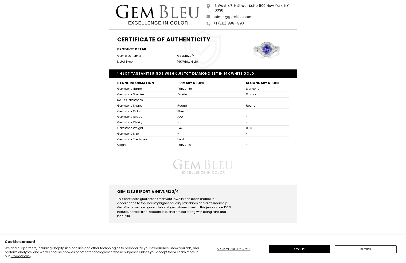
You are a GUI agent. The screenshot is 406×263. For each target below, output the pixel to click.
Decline (366, 249)
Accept (300, 249)
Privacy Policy (21, 256)
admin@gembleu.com (233, 16)
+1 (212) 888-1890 (229, 23)
